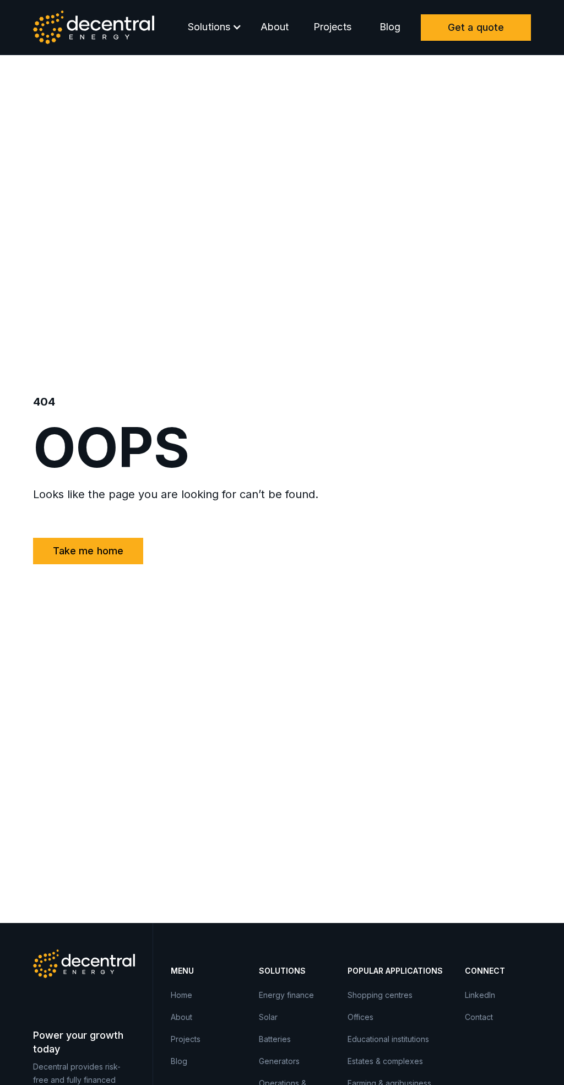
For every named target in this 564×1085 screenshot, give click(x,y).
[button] (212, 27)
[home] (93, 27)
